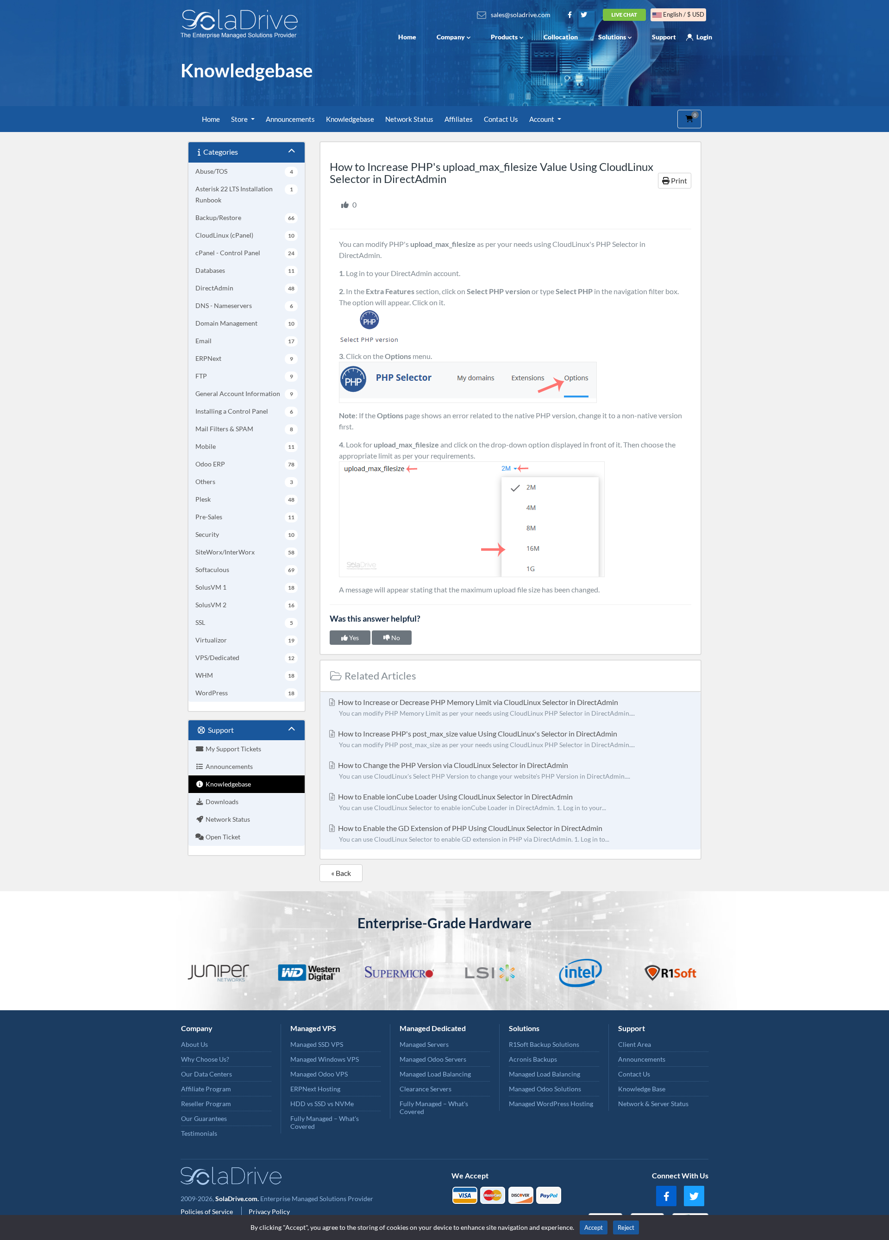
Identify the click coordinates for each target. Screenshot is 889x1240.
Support (664, 37)
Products (504, 37)
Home (407, 37)
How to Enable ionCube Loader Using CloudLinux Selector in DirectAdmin (471, 802)
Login (704, 37)
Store (240, 119)
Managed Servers (424, 1044)
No (395, 638)
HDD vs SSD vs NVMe (322, 1104)
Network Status (409, 119)
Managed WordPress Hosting (551, 1104)
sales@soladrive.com (521, 15)
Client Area (634, 1044)
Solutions (612, 37)
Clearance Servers (425, 1089)
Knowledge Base (641, 1089)
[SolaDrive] (241, 23)
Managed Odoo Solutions (545, 1089)
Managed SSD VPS (316, 1044)
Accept (593, 1227)
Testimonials (199, 1133)
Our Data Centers (206, 1074)
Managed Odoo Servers (433, 1059)
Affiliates (458, 119)
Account (542, 119)
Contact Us (501, 119)
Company (451, 37)
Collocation (561, 37)
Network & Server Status (653, 1104)
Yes (353, 638)
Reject (626, 1227)
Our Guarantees (204, 1118)
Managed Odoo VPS (319, 1074)
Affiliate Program (206, 1089)
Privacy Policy (269, 1211)
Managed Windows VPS (324, 1059)
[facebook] (666, 1196)
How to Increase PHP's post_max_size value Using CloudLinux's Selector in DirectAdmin (486, 739)
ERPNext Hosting (315, 1089)
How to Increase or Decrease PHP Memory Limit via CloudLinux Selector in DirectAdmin (486, 707)
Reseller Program (206, 1104)
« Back (341, 873)
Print (678, 180)
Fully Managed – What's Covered (324, 1122)
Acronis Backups (533, 1059)
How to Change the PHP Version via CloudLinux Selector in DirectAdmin (483, 770)
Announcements (290, 119)
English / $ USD (683, 14)
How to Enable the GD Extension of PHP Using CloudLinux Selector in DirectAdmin (473, 833)
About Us (194, 1044)
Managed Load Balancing (435, 1074)
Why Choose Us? (205, 1059)
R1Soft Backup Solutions (544, 1044)
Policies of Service (207, 1211)
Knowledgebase (350, 119)
